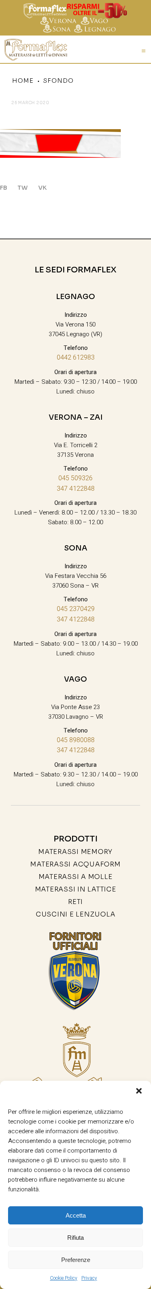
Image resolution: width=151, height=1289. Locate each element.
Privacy (89, 1278)
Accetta (76, 1215)
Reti (75, 902)
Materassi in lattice (75, 889)
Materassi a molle (76, 877)
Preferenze (75, 1259)
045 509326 (75, 478)
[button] (139, 1091)
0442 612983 (76, 357)
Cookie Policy (63, 1278)
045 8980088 (76, 740)
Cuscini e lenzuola (76, 914)
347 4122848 (76, 489)
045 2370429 (76, 609)
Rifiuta (75, 1237)
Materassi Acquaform (75, 864)
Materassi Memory (75, 851)
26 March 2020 (30, 102)
